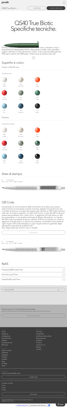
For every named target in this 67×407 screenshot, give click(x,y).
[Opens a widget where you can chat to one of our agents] (60, 404)
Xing (3, 361)
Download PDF (9, 290)
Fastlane (4, 340)
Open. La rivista (6, 350)
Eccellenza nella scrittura (43, 336)
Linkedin (4, 359)
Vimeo (4, 366)
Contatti (38, 349)
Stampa (38, 347)
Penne (4, 331)
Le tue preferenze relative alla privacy (38, 405)
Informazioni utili (7, 342)
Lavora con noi (40, 345)
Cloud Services (6, 338)
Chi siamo (39, 331)
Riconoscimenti (41, 338)
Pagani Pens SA (10, 401)
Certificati (39, 340)
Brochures (5, 345)
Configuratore (6, 336)
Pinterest (4, 357)
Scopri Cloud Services (33, 232)
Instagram (5, 355)
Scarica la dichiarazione (33, 315)
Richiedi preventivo (56, 8)
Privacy (3, 385)
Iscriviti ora (33, 377)
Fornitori (39, 342)
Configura (37, 8)
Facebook (5, 352)
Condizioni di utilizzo (7, 383)
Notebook (5, 334)
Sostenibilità (40, 334)
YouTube (4, 363)
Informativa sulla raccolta (22, 405)
